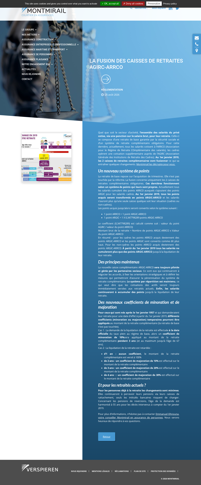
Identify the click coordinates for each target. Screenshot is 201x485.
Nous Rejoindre (31, 74)
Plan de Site (140, 471)
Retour (107, 436)
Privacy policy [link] (170, 3)
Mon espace (159, 7)
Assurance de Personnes (37, 54)
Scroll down (106, 79)
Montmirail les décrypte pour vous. (155, 164)
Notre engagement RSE (36, 64)
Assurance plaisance (35, 59)
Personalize (154, 3)
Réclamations (122, 471)
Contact (27, 79)
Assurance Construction (38, 39)
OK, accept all (111, 3)
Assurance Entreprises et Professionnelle (49, 44)
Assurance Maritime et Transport (44, 49)
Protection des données (163, 471)
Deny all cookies (134, 3)
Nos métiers (30, 34)
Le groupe (28, 29)
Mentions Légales (101, 471)
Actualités (29, 69)
